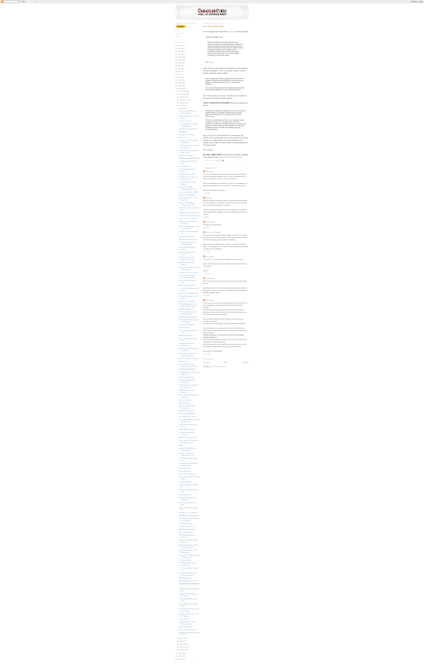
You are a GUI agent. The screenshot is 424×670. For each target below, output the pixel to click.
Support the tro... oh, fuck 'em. (188, 218)
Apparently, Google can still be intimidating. (188, 141)
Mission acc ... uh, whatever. (187, 301)
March (182, 644)
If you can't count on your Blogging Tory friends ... (187, 258)
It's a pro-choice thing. (185, 523)
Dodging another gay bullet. (187, 174)
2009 (179, 83)
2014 (179, 74)
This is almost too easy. (186, 532)
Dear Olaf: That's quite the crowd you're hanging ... (189, 321)
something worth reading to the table (230, 157)
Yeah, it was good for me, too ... (188, 630)
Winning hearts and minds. (187, 285)
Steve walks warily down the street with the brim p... (189, 420)
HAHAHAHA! (183, 132)
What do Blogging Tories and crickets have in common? (188, 305)
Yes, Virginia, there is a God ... (188, 416)
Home (226, 362)
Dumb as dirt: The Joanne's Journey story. (187, 407)
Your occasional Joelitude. (187, 325)
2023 (179, 54)
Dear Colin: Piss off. (185, 400)
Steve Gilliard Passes (185, 578)
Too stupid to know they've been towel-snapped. (189, 610)
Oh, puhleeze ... (183, 361)
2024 (179, 51)
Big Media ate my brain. (186, 155)
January (182, 650)
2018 (179, 69)
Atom (177, 36)
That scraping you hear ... (186, 627)
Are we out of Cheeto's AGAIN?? (188, 192)
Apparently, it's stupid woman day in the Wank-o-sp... (189, 556)
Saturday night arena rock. (187, 309)
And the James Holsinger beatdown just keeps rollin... (188, 365)
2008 (179, 86)
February (182, 647)
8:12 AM (206, 252)
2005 (179, 656)
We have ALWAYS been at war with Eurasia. (188, 499)
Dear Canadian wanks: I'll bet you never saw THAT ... (189, 519)
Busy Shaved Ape (184, 403)
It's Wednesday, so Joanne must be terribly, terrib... (189, 373)
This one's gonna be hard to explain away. (187, 381)
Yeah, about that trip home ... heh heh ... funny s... (189, 615)
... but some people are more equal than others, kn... (189, 146)
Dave (206, 198)
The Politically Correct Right (188, 129)
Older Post (245, 362)
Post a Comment (208, 359)
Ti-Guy (207, 171)
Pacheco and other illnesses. (187, 195)
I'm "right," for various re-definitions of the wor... (186, 454)
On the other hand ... (185, 468)
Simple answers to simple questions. (186, 391)
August (182, 103)
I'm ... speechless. (184, 166)
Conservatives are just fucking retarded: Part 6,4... (188, 464)
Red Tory (208, 222)
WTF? (181, 445)
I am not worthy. (184, 619)
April (181, 641)
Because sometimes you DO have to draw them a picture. (189, 546)
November (183, 94)
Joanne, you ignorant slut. (186, 377)
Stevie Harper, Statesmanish (187, 474)
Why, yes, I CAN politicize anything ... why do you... (187, 204)
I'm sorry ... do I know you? (187, 526)
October (182, 97)
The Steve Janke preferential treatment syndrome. (187, 243)
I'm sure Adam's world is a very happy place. (188, 199)
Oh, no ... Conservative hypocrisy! (189, 358)
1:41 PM (206, 274)
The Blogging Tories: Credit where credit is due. (187, 623)
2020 (179, 63)
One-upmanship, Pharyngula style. (189, 515)
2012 (179, 77)
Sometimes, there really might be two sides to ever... (189, 386)
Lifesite (210, 62)
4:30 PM (206, 295)
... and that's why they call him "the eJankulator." (188, 125)
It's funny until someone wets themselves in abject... (187, 574)
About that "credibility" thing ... (188, 317)
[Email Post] (222, 160)
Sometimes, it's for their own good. (189, 213)
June (181, 108)
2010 (179, 80)
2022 (179, 57)
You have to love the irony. (187, 135)
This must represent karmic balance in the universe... (187, 276)
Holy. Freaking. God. (185, 471)
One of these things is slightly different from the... (188, 313)
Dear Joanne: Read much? (187, 411)
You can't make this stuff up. (187, 236)
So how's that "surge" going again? (189, 216)
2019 (179, 66)
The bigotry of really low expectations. (186, 344)
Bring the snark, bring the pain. (188, 239)
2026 (179, 46)
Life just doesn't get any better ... (188, 272)
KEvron (207, 256)
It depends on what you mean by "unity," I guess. (188, 151)
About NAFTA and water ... (187, 429)
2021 (179, 60)
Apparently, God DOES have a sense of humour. (188, 449)
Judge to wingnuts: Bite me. (187, 414)
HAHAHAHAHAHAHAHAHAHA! (189, 158)
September (183, 100)
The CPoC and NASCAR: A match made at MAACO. (189, 227)
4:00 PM (206, 217)
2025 (179, 48)
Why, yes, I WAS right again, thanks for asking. (187, 112)
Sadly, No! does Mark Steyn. (187, 529)
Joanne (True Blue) (211, 232)
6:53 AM (206, 193)
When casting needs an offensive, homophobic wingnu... (189, 441)
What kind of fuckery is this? (187, 437)
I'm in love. (182, 137)
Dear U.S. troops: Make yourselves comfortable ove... (189, 268)
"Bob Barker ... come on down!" (188, 513)
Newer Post (206, 362)
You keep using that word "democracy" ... (186, 433)
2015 (179, 71)
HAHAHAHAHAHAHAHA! (187, 369)
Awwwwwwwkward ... (185, 482)
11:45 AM (206, 354)
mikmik (207, 300)
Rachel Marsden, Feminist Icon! (188, 581)
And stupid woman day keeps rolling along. (188, 551)
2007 (179, 89)
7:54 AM (206, 227)
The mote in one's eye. (185, 121)
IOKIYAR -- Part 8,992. (186, 335)
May (181, 638)
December (183, 91)
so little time (232, 31)
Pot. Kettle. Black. (184, 327)
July (181, 106)
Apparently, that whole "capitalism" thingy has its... (188, 188)
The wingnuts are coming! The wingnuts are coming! (188, 354)
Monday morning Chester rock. (188, 293)
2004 (179, 659)
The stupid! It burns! (185, 560)
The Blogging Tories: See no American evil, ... (187, 564)
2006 (179, 653)
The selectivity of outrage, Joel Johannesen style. (188, 178)
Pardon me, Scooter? (185, 495)
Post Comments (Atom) (218, 366)
